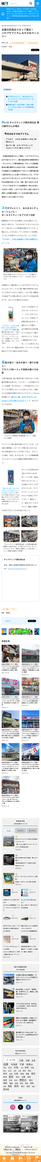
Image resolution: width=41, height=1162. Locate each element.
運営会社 (18, 1149)
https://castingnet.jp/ (17, 568)
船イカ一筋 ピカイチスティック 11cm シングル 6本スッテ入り (10, 490)
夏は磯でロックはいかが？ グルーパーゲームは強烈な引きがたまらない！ (27, 1034)
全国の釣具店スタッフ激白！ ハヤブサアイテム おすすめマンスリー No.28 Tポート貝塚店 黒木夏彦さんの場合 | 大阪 (10, 701)
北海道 (14, 1064)
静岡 (16, 1086)
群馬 (21, 1083)
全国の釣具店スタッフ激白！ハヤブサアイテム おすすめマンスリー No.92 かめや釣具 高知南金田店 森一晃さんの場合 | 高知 (30, 766)
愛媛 (27, 1074)
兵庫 (5, 1064)
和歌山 (29, 1064)
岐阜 (24, 1071)
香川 (22, 1086)
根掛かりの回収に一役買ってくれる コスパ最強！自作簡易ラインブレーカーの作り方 (27, 1020)
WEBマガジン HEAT (14, 9)
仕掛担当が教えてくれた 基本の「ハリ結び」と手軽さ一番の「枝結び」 (29, 949)
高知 (28, 1086)
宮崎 (32, 1067)
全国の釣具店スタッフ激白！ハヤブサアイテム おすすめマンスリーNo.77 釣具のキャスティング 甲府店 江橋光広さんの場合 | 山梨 (30, 733)
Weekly (20, 830)
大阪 (16, 1067)
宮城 (27, 1067)
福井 (31, 1080)
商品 (3, 613)
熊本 (10, 1080)
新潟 (5, 1077)
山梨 (19, 1070)
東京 (11, 1076)
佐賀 (33, 1060)
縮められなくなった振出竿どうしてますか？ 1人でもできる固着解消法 (29, 928)
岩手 (5, 1074)
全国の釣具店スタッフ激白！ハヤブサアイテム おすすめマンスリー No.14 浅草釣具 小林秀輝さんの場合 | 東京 (10, 667)
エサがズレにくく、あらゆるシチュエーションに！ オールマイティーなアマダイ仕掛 (21, 99)
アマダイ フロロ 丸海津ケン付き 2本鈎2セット (10, 327)
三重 (21, 1060)
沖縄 (23, 1077)
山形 (15, 1070)
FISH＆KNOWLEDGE (17, 43)
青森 (10, 1086)
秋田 (16, 1083)
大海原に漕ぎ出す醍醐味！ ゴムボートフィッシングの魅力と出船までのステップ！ (27, 977)
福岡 (5, 1083)
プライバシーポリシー (31, 1149)
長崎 (32, 1083)
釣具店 (8, 613)
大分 (10, 1067)
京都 (27, 1060)
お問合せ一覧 (7, 1149)
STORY (26, 9)
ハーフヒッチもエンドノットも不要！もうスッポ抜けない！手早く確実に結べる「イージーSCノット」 (11, 951)
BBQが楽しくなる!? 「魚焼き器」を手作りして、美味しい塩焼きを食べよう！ (27, 991)
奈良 (22, 1067)
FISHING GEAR (32, 43)
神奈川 (22, 1079)
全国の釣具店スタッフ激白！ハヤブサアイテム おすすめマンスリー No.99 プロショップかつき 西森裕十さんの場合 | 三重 (10, 799)
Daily (9, 831)
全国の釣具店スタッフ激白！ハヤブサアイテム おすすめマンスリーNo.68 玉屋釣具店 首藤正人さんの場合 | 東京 (30, 700)
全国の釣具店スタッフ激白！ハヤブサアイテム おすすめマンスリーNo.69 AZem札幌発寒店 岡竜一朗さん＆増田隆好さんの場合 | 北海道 (10, 733)
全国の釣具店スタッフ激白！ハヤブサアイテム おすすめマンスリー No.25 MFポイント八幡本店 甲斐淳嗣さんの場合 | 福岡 (30, 668)
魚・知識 (5, 609)
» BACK (7, 621)
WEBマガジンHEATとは (12, 1147)
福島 (11, 1083)
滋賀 (5, 1080)
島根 (10, 1074)
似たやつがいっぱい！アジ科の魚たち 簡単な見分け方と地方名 (11, 928)
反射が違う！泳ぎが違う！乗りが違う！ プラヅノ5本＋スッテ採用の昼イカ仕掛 (21, 107)
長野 (4, 1086)
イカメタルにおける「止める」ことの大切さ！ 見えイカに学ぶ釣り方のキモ (27, 1006)
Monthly (32, 830)
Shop (10, 46)
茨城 (26, 1083)
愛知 (33, 1073)
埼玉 (4, 1067)
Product (4, 46)
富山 (4, 1070)
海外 (29, 1077)
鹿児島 (6, 1089)
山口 (9, 1070)
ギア (13, 609)
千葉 (22, 1064)
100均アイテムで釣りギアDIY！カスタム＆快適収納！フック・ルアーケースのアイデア (11, 905)
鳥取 (33, 1086)
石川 (15, 1080)
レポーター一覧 (27, 1147)
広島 (16, 1073)
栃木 (17, 1077)
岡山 (29, 1071)
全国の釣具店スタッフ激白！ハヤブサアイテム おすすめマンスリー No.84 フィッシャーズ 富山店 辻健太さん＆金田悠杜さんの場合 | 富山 (10, 766)
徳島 (22, 1074)
